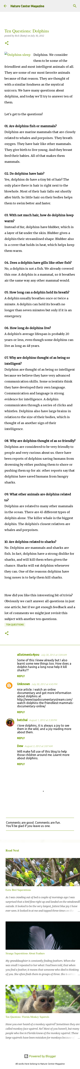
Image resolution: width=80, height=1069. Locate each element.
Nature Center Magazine (27, 6)
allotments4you (28, 654)
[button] (6, 43)
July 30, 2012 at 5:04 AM (54, 654)
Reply (21, 676)
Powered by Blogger (42, 1056)
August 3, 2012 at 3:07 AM (38, 746)
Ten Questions (15, 624)
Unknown (23, 684)
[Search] (75, 5)
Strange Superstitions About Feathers (25, 953)
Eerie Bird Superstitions (18, 890)
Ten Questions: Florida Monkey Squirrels (27, 1017)
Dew (20, 746)
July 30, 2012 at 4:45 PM (44, 684)
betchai (22, 720)
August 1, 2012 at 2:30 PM (43, 720)
